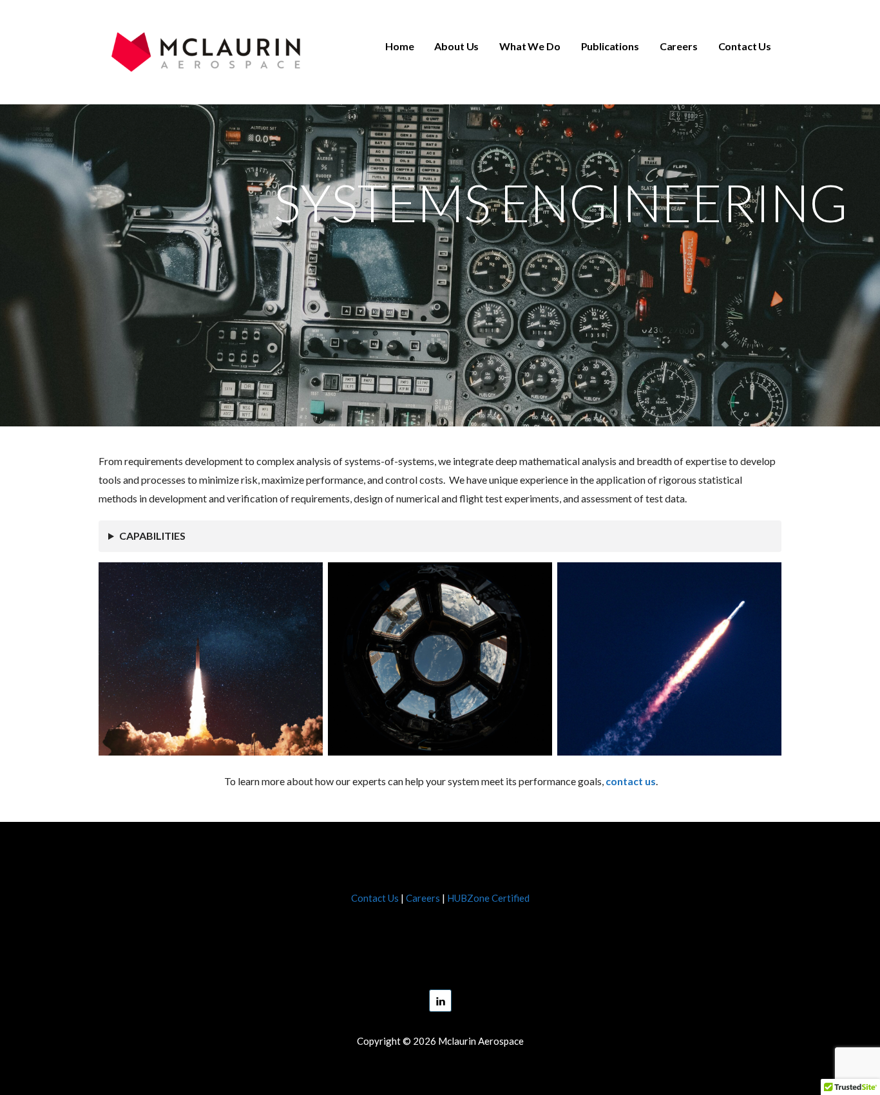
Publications (610, 46)
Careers (679, 46)
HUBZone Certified (488, 898)
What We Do (529, 46)
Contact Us (744, 46)
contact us (631, 781)
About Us (456, 46)
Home (399, 46)
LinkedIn (440, 1000)
